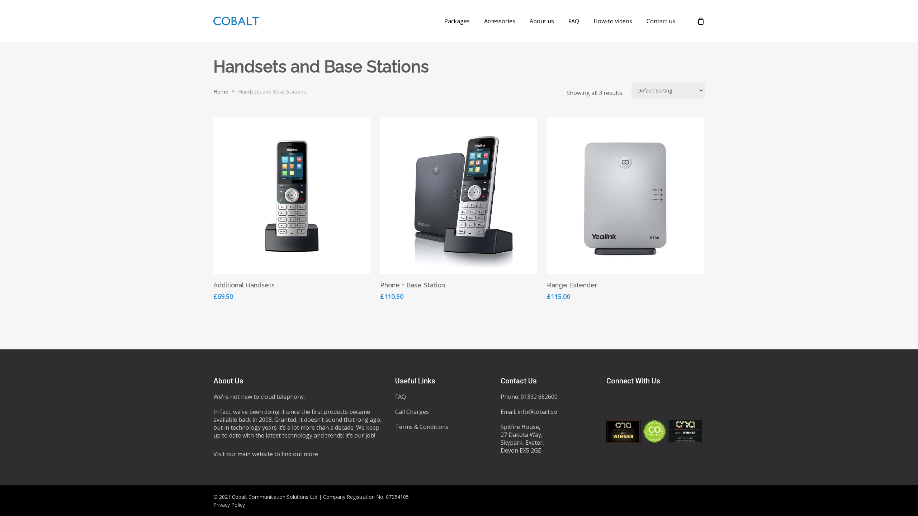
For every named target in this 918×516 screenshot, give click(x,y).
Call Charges (412, 412)
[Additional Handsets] (291, 196)
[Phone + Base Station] (458, 196)
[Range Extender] (625, 196)
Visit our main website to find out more (265, 454)
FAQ (400, 397)
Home (220, 91)
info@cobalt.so (537, 412)
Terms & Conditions (422, 427)
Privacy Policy (229, 504)
